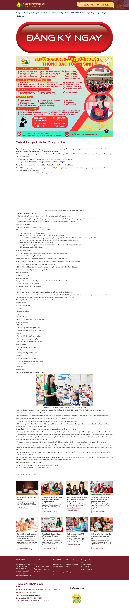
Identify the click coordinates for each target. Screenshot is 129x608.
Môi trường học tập (21, 569)
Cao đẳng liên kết (58, 566)
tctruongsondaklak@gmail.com (30, 595)
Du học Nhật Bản (86, 564)
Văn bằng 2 (37, 571)
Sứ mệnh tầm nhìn (21, 566)
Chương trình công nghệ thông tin (63, 572)
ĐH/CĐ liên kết (45, 13)
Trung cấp (37, 560)
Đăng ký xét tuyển (100, 13)
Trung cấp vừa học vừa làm (42, 569)
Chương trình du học (87, 560)
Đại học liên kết (57, 564)
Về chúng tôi (28, 13)
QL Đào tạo (20, 16)
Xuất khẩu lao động (86, 569)
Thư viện (82, 13)
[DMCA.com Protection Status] (76, 603)
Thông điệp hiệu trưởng (23, 564)
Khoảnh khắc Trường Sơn (23, 575)
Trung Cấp (36, 13)
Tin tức (67, 13)
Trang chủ (19, 13)
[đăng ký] (64, 55)
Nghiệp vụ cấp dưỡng (72, 564)
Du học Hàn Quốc (86, 567)
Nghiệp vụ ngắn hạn (58, 13)
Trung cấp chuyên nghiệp (41, 566)
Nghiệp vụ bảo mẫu (71, 567)
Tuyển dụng (90, 13)
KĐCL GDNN (75, 13)
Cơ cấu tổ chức (20, 573)
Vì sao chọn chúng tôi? (22, 571)
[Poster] (64, 137)
